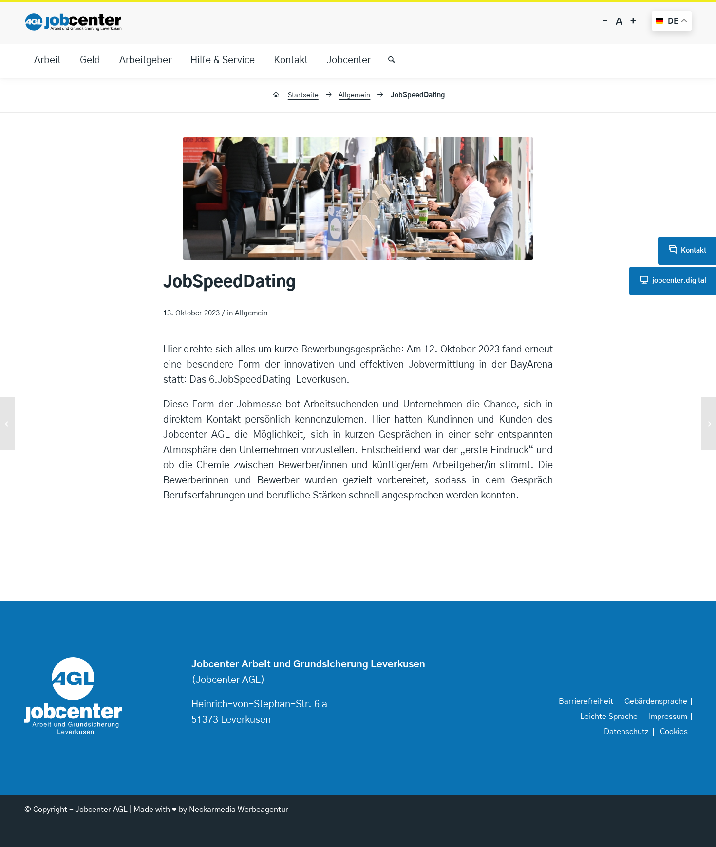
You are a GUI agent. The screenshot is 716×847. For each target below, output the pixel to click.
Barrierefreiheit (586, 701)
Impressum (668, 716)
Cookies (674, 732)
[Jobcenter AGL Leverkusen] (73, 22)
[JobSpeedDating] (358, 198)
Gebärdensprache (655, 701)
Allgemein (251, 313)
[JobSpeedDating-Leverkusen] (7, 423)
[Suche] (387, 61)
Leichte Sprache (609, 716)
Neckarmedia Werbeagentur (238, 809)
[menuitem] (47, 61)
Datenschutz (626, 732)
